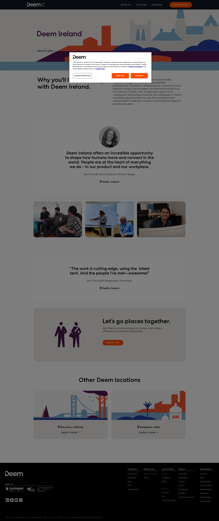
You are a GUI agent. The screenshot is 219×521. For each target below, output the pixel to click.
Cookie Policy (100, 69)
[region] (110, 67)
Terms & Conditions (135, 66)
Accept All (139, 75)
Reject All (120, 75)
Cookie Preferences (82, 75)
